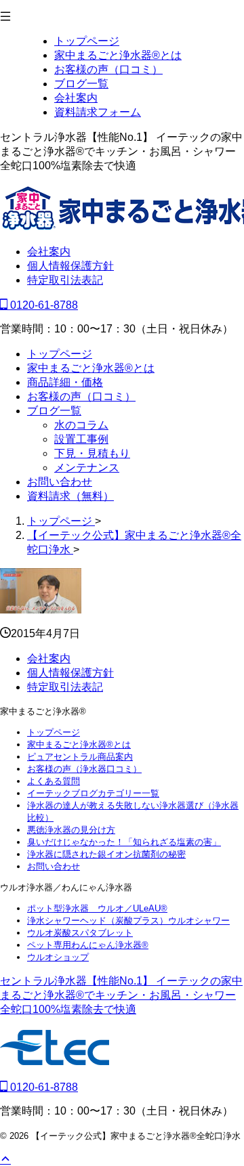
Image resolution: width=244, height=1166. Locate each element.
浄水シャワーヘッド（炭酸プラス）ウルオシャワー (128, 920)
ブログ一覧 (54, 410)
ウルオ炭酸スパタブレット (80, 933)
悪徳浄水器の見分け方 (71, 830)
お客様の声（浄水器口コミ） (84, 769)
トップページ (59, 354)
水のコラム (81, 425)
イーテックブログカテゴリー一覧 (93, 793)
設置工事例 (81, 439)
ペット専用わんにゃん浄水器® (87, 945)
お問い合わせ (59, 482)
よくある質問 (53, 781)
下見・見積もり (92, 453)
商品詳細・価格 (65, 382)
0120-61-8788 (42, 305)
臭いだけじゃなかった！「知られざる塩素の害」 (124, 842)
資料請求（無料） (70, 496)
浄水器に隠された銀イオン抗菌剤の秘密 (106, 854)
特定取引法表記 (65, 280)
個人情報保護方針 (70, 266)
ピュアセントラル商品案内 (80, 757)
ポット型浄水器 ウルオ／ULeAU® (97, 908)
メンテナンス (86, 467)
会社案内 (48, 251)
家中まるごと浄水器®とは (91, 368)
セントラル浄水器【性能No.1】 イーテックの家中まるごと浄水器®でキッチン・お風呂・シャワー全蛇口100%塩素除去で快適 (121, 995)
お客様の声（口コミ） (81, 396)
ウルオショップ (58, 957)
